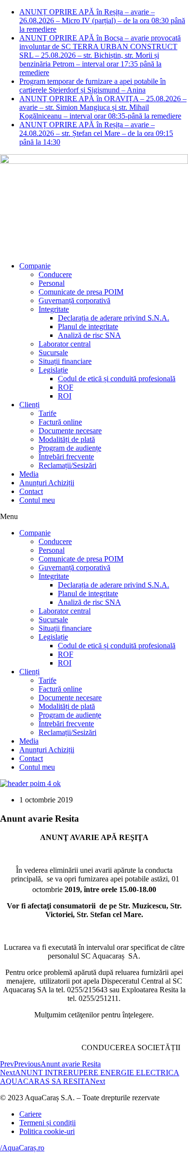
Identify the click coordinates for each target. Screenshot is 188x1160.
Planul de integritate (88, 326)
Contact (31, 491)
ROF (65, 387)
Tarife (47, 413)
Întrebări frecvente (66, 457)
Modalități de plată (67, 439)
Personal (52, 283)
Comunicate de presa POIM (81, 292)
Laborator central (65, 344)
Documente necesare (70, 431)
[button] (94, 516)
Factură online (60, 422)
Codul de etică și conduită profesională (116, 378)
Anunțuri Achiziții (46, 483)
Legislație (53, 370)
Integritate (54, 309)
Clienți (29, 404)
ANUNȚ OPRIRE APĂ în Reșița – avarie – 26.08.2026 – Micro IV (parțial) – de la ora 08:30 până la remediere (102, 20)
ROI (64, 396)
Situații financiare (65, 361)
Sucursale (53, 352)
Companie (35, 266)
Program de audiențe (70, 448)
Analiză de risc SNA (89, 335)
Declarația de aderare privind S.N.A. (113, 318)
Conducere (55, 274)
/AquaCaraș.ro (22, 1148)
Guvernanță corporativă (74, 300)
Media (29, 474)
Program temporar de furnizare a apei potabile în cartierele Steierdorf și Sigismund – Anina (92, 85)
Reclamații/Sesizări (67, 465)
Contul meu (37, 500)
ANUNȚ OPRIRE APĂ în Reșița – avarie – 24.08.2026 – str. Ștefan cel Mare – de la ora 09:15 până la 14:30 (96, 133)
